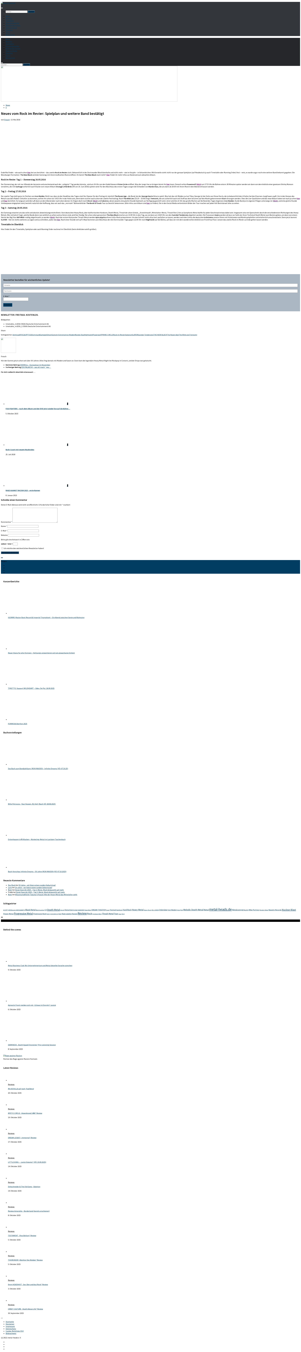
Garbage (43, 335)
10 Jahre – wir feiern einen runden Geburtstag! (37, 885)
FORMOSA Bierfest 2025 (17, 724)
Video (119, 914)
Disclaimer (10, 1324)
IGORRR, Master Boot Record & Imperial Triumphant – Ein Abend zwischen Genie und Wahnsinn (46, 617)
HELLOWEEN (155, 910)
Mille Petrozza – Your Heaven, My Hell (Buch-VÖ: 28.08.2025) (32, 804)
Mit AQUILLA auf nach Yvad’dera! (21, 1089)
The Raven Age (173, 335)
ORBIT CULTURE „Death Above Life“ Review (25, 1309)
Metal (206, 909)
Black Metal (30, 909)
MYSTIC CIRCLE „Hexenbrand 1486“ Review (25, 1113)
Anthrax (16, 335)
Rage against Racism (69, 914)
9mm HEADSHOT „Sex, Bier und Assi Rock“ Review (28, 1284)
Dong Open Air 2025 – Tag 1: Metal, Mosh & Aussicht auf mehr (39, 890)
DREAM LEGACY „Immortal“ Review (22, 1137)
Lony (10, 887)
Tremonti (193, 335)
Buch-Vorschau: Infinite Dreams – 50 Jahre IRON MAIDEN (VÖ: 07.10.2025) (37, 871)
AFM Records (12, 910)
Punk (48, 914)
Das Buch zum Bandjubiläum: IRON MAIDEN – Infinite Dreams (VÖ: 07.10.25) (38, 768)
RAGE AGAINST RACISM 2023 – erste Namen (23, 490)
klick (199, 184)
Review (82, 913)
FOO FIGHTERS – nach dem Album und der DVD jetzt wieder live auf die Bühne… (38, 408)
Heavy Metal (137, 909)
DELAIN (62, 910)
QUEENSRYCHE (54, 914)
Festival (113, 910)
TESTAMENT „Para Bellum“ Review (22, 1235)
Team (8, 32)
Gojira (53, 335)
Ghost (49, 335)
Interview (163, 910)
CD (46, 910)
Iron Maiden (70, 335)
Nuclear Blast (289, 909)
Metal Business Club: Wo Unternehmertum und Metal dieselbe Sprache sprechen (40, 965)
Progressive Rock (39, 914)
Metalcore (236, 910)
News (8, 16)
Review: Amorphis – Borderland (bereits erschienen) (29, 1211)
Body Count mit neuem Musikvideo (20, 449)
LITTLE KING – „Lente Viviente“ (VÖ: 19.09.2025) (27, 1162)
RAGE (59, 914)
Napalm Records (275, 910)
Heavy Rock (147, 910)
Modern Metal (264, 910)
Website (4, 535)
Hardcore (119, 910)
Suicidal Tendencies (145, 335)
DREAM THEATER (98, 910)
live (181, 910)
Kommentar (6, 522)
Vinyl (123, 914)
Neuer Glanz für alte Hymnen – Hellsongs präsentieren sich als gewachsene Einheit (41, 653)
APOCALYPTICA (25, 335)
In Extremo (60, 335)
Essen (107, 910)
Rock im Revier (119, 335)
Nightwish (88, 335)
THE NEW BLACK (160, 335)
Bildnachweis (11, 1333)
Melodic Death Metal (193, 909)
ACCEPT (5, 910)
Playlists (9, 30)
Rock (89, 913)
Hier (108, 175)
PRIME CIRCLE (107, 335)
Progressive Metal (23, 913)
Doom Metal (88, 910)
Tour (116, 913)
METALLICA (244, 910)
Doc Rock (11, 885)
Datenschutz (11, 1329)
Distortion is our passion (74, 910)
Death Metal (53, 909)
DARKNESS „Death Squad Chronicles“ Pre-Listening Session (32, 1045)
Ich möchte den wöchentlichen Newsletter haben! (23, 548)
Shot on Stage (11, 28)
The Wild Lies (184, 335)
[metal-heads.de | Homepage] (8, 3)
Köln (178, 910)
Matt (10, 890)
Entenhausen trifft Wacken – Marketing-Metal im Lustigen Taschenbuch (36, 839)
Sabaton (128, 335)
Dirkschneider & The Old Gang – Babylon (24, 1186)
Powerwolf (97, 335)
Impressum (10, 1326)
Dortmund (35, 335)
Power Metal (8, 914)
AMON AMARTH (20, 910)
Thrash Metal (108, 913)
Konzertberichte (12, 23)
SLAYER (135, 335)
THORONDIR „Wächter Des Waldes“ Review (25, 1260)
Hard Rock (127, 910)
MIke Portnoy (254, 910)
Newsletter (10, 35)
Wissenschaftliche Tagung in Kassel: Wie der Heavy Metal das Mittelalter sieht (46, 894)
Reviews (9, 18)
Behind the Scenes (13, 25)
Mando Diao (79, 335)
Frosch (7, 119)
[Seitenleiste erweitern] (2, 557)
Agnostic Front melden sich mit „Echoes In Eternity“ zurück (32, 1005)
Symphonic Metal (97, 914)
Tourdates (10, 21)
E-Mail (6, 296)
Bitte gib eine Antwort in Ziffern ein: (15, 539)
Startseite (10, 1321)
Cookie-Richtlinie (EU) (15, 1331)
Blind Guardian (40, 910)
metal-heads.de (220, 909)
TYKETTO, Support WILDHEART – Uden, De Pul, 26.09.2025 (31, 688)
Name (4, 526)
